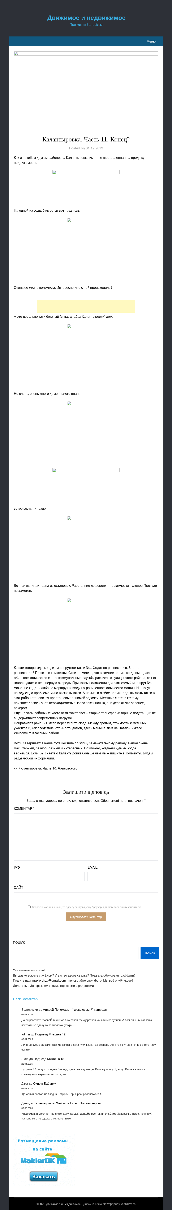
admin (25, 1034)
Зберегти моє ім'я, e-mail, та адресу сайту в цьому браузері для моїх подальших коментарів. (87, 907)
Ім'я (17, 867)
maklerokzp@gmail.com (49, 980)
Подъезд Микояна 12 (50, 1034)
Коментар (24, 808)
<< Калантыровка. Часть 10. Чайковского (45, 768)
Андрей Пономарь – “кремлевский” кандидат (75, 1009)
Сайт (18, 887)
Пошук (19, 942)
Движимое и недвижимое (86, 17)
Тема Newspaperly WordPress (115, 1204)
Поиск (150, 953)
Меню (151, 41)
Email (92, 867)
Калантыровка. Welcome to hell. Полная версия (68, 1103)
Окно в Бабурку (44, 1083)
